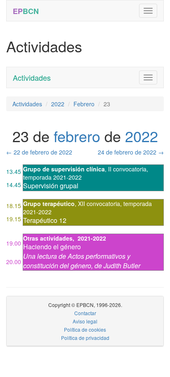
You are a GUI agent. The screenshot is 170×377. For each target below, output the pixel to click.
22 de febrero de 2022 (39, 152)
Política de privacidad (85, 337)
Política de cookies (85, 329)
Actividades (32, 77)
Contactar (85, 312)
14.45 (13, 184)
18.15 (13, 205)
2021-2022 (92, 238)
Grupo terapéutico (49, 203)
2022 (57, 104)
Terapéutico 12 (44, 220)
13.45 (13, 171)
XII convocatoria (99, 203)
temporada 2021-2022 (52, 177)
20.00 (13, 262)
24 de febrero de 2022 (131, 152)
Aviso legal (85, 321)
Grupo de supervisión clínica (64, 169)
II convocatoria (127, 169)
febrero (77, 135)
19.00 (13, 243)
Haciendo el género (52, 246)
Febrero (83, 104)
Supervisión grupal (50, 185)
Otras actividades (48, 238)
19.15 (13, 219)
